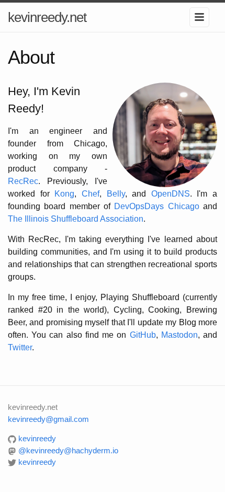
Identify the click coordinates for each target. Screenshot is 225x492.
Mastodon (179, 334)
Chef (90, 193)
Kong (64, 193)
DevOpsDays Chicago (156, 206)
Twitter (20, 347)
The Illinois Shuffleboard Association (75, 218)
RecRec (23, 181)
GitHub (143, 334)
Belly (116, 193)
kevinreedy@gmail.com (48, 419)
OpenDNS (170, 193)
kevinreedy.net (47, 17)
